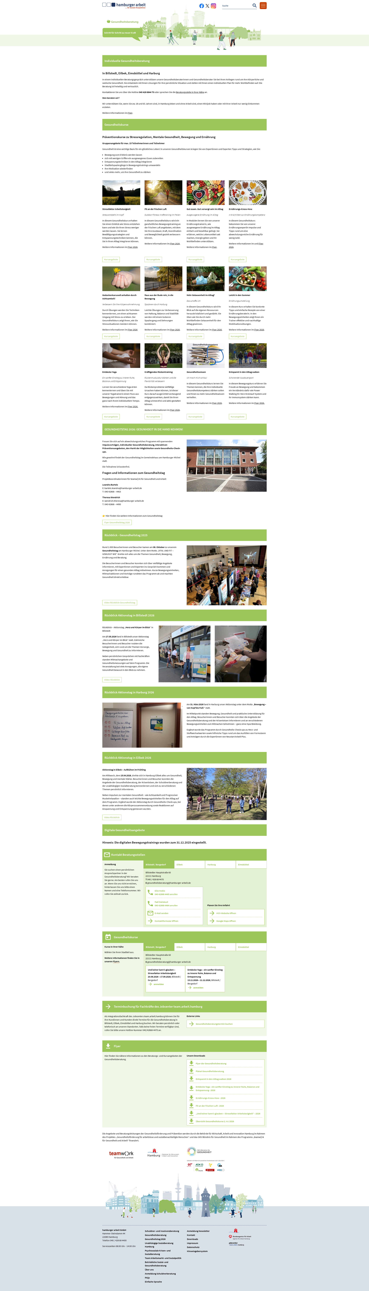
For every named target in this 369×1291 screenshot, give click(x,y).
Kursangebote (111, 259)
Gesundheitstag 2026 (155, 1239)
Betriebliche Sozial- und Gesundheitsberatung (156, 1264)
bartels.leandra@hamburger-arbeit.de (123, 488)
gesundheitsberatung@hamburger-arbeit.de (169, 882)
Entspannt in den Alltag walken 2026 (213, 1079)
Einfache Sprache (153, 1281)
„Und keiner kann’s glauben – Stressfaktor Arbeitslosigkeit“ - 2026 (228, 1113)
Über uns (149, 1269)
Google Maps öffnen (226, 920)
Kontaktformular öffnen (166, 920)
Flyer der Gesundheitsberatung (211, 1063)
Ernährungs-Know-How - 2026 (210, 1098)
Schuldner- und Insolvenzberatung (162, 1231)
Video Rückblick (111, 817)
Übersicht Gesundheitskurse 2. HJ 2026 (215, 1121)
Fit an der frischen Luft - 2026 (210, 1105)
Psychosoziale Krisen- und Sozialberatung (158, 1252)
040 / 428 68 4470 (155, 879)
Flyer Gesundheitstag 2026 (117, 522)
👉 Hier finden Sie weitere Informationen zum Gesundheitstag (132, 515)
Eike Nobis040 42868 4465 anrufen (166, 892)
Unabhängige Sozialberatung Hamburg (159, 1245)
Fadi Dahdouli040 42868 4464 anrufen (166, 903)
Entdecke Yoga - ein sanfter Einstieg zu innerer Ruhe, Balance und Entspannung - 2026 (227, 1088)
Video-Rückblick (112, 679)
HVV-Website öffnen (226, 913)
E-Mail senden (161, 913)
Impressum (192, 1243)
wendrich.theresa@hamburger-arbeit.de (124, 500)
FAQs (147, 1277)
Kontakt (191, 1235)
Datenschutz (193, 1247)
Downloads (192, 1239)
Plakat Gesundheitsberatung (210, 1071)
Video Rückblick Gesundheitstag (119, 602)
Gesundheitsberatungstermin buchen (214, 1023)
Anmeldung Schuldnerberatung (160, 1273)
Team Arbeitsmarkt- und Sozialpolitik (163, 1258)
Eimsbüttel (243, 864)
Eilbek (180, 864)
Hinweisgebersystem (197, 1251)
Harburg (211, 864)
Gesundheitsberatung (155, 1235)
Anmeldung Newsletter (198, 1231)
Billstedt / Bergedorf (156, 864)
